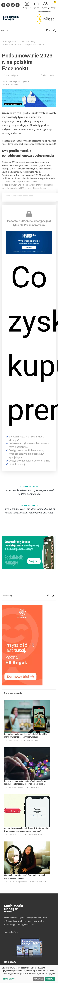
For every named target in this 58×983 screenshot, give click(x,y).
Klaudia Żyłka (12, 75)
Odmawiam (38, 979)
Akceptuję (50, 979)
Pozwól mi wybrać (9, 979)
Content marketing (27, 41)
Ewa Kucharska (15, 740)
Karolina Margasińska (18, 882)
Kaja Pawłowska (16, 835)
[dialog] (29, 974)
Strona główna (9, 41)
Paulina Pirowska (16, 787)
